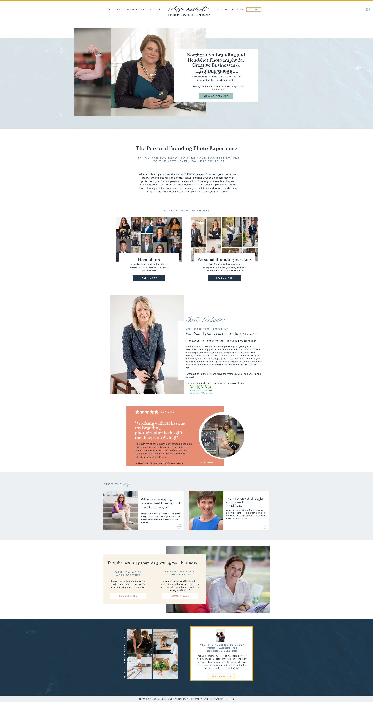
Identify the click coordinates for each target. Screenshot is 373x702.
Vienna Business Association (229, 383)
